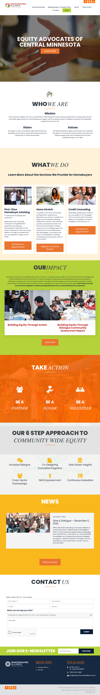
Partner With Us (43, 667)
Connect (55, 10)
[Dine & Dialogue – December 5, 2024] (28, 523)
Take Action (86, 7)
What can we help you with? (20, 610)
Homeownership (38, 7)
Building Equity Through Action (59, 7)
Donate (40, 670)
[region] (50, 48)
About (76, 7)
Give (67, 10)
